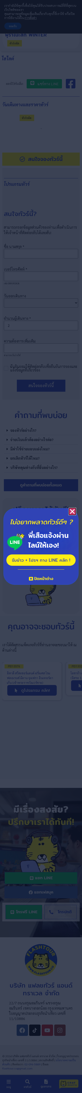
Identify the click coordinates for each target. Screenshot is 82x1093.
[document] (41, 546)
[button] (72, 511)
